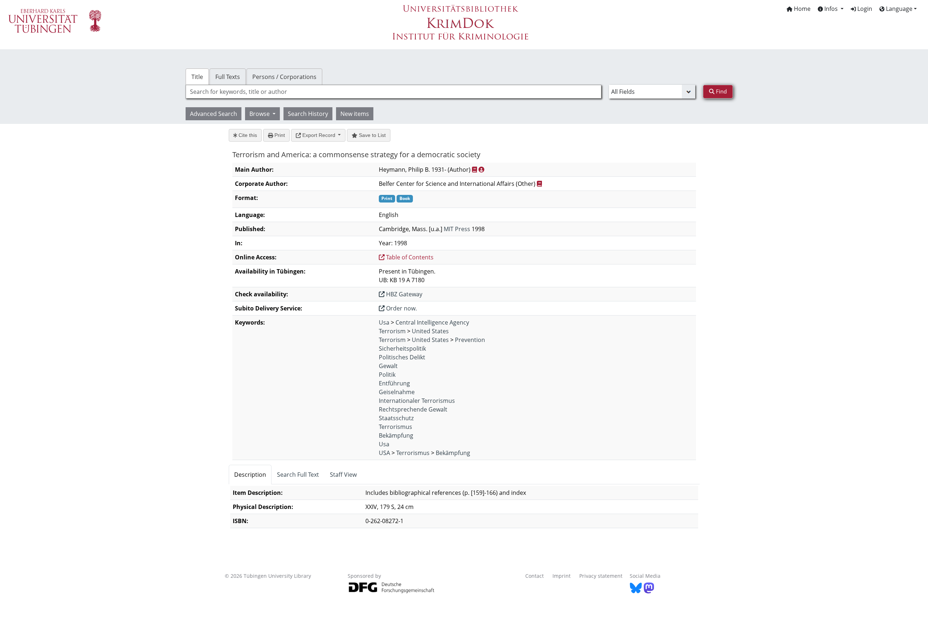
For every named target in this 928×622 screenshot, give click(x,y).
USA (384, 453)
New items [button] (354, 114)
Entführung (394, 383)
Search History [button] (308, 114)
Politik (387, 375)
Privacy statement (600, 575)
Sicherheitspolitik (402, 348)
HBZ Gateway (403, 294)
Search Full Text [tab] (298, 475)
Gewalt (388, 366)
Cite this (247, 135)
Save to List (371, 135)
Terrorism (392, 331)
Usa (384, 322)
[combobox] (393, 92)
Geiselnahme (397, 392)
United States (430, 331)
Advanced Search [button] (213, 114)
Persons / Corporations (284, 77)
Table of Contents (409, 257)
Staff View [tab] (343, 475)
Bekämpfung (396, 435)
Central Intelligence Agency (432, 322)
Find (720, 91)
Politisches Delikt (402, 357)
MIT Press (457, 229)
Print (279, 135)
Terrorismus (395, 427)
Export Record (319, 135)
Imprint (561, 575)
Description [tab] (250, 475)
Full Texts (227, 77)
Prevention (470, 340)
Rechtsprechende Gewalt (413, 409)
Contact (534, 575)
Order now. (401, 308)
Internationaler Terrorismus (417, 401)
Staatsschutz (396, 418)
